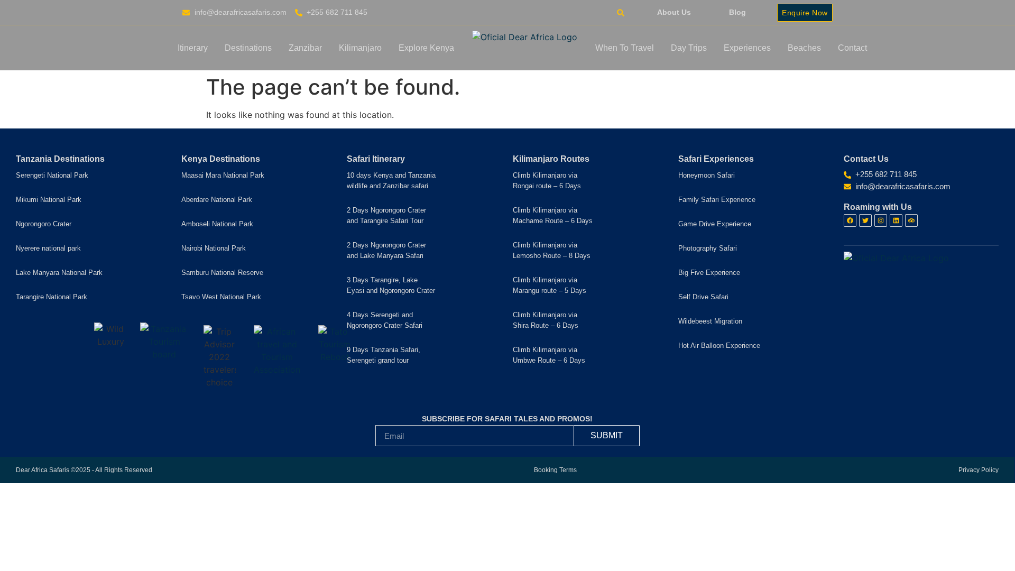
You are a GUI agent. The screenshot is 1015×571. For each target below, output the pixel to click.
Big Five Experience (709, 273)
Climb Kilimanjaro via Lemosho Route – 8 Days (551, 250)
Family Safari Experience (716, 200)
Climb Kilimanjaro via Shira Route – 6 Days (545, 320)
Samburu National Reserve (222, 273)
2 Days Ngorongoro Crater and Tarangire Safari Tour (386, 215)
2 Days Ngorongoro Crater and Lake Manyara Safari (386, 250)
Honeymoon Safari (706, 175)
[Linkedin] (896, 220)
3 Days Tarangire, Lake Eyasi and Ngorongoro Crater (391, 285)
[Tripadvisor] (911, 220)
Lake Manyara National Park (59, 273)
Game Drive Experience (714, 224)
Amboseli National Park (217, 224)
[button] (620, 13)
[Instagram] (880, 220)
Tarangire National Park (51, 297)
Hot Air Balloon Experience (719, 345)
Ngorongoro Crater (43, 224)
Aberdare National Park (216, 200)
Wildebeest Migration (710, 321)
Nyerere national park (48, 248)
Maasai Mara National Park (222, 175)
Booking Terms (555, 470)
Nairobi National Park (213, 248)
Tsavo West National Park (221, 297)
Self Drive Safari (703, 297)
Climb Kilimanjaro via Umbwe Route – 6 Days (549, 355)
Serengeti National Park (52, 175)
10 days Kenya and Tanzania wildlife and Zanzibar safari (391, 180)
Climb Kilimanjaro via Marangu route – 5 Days (549, 285)
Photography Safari (707, 248)
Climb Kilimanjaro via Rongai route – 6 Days (547, 180)
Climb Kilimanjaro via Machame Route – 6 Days (553, 215)
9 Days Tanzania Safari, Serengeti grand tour (383, 355)
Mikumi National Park (48, 200)
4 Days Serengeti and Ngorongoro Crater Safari (384, 320)
